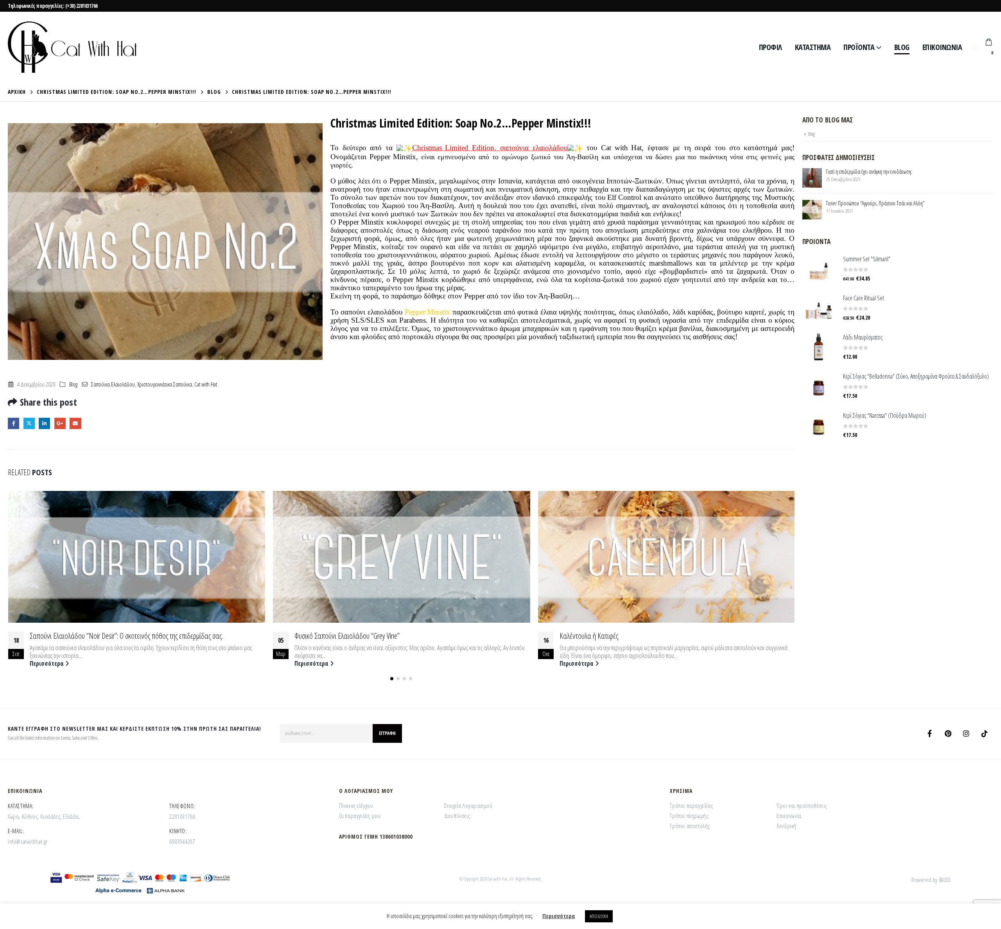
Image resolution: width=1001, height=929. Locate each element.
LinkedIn (44, 423)
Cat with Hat (205, 384)
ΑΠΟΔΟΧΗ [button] (599, 916)
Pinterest (948, 733)
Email (75, 423)
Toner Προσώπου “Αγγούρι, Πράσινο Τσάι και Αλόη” (875, 203)
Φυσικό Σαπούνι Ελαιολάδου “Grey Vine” (82, 635)
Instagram (966, 733)
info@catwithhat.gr (28, 841)
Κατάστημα (813, 47)
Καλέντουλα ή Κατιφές (323, 635)
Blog (902, 47)
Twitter (29, 423)
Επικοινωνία (942, 47)
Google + (60, 423)
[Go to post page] (136, 557)
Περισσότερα (47, 663)
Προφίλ (770, 47)
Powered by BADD (931, 880)
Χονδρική (786, 826)
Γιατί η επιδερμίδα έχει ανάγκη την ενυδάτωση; (869, 171)
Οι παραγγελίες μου (360, 815)
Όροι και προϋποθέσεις (802, 805)
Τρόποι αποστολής (690, 826)
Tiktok (984, 733)
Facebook (13, 423)
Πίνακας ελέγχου (356, 805)
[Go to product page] (818, 268)
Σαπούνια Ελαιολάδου (113, 384)
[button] (975, 47)
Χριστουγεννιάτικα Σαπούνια (164, 384)
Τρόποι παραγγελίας (691, 805)
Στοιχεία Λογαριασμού (468, 805)
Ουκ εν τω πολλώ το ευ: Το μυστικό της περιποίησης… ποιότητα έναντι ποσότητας (662, 635)
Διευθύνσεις (457, 815)
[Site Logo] (72, 47)
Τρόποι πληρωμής (689, 815)
